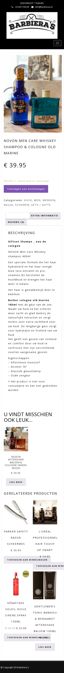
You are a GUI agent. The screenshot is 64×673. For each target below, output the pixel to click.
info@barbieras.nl (44, 6)
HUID (28, 200)
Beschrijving (17, 215)
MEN (37, 200)
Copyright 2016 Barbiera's (16, 667)
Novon (8, 204)
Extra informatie (44, 215)
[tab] (17, 215)
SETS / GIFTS (41, 204)
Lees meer (16, 482)
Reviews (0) (16, 222)
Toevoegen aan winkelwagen (26, 189)
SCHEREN (22, 204)
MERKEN (49, 200)
